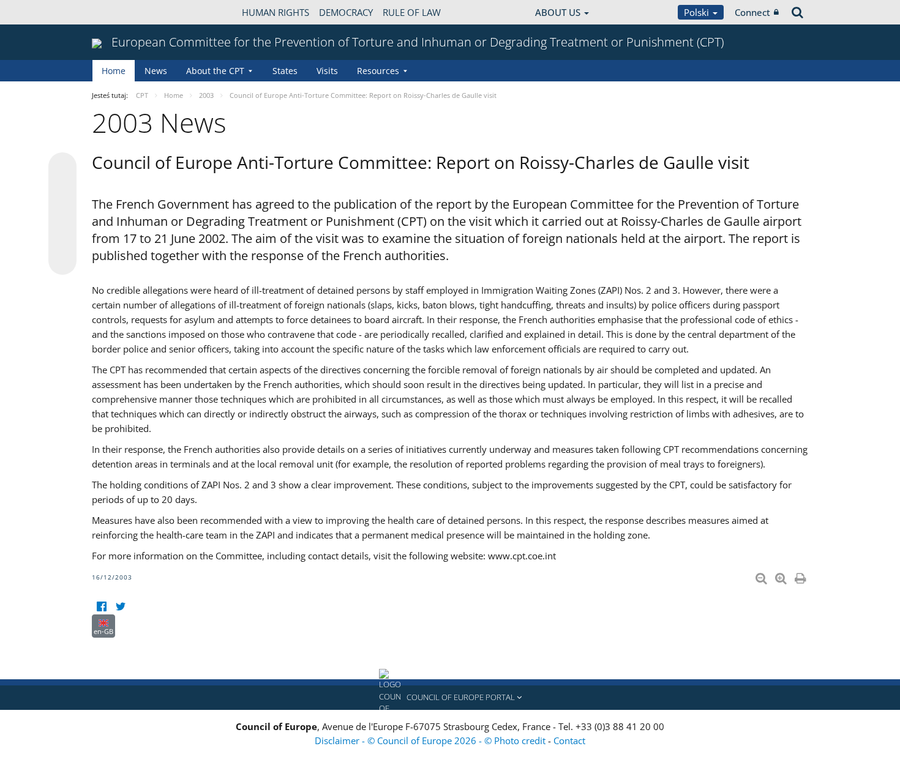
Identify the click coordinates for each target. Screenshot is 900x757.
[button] (450, 697)
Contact (569, 740)
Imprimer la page (801, 576)
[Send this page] (62, 261)
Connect (752, 12)
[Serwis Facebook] (101, 606)
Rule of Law (412, 12)
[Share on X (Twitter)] (62, 191)
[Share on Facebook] (62, 214)
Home (114, 70)
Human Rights (275, 12)
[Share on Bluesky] (62, 167)
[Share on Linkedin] (62, 237)
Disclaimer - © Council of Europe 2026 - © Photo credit (431, 740)
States (285, 70)
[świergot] (120, 606)
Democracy (346, 12)
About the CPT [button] (215, 70)
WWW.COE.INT (122, 12)
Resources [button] (378, 70)
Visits (327, 70)
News (155, 70)
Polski (697, 12)
